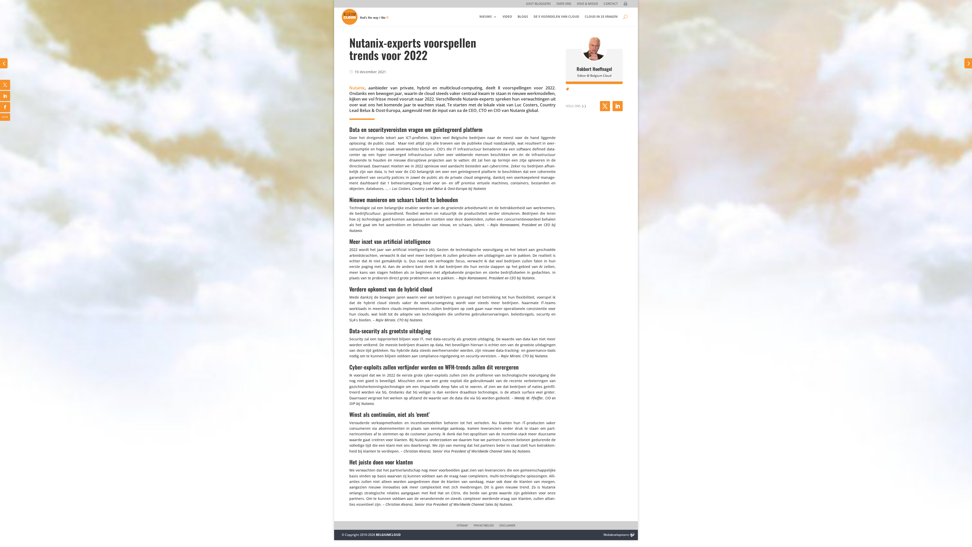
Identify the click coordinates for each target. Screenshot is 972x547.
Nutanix (357, 88)
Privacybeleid (484, 525)
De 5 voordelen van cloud (556, 16)
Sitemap (462, 525)
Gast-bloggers (538, 4)
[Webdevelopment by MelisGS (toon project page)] (632, 535)
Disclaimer (507, 525)
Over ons (563, 4)
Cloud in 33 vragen (601, 16)
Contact (611, 4)
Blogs (523, 16)
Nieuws (485, 16)
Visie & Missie (587, 4)
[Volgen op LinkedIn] (618, 106)
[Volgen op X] (605, 106)
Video (507, 16)
